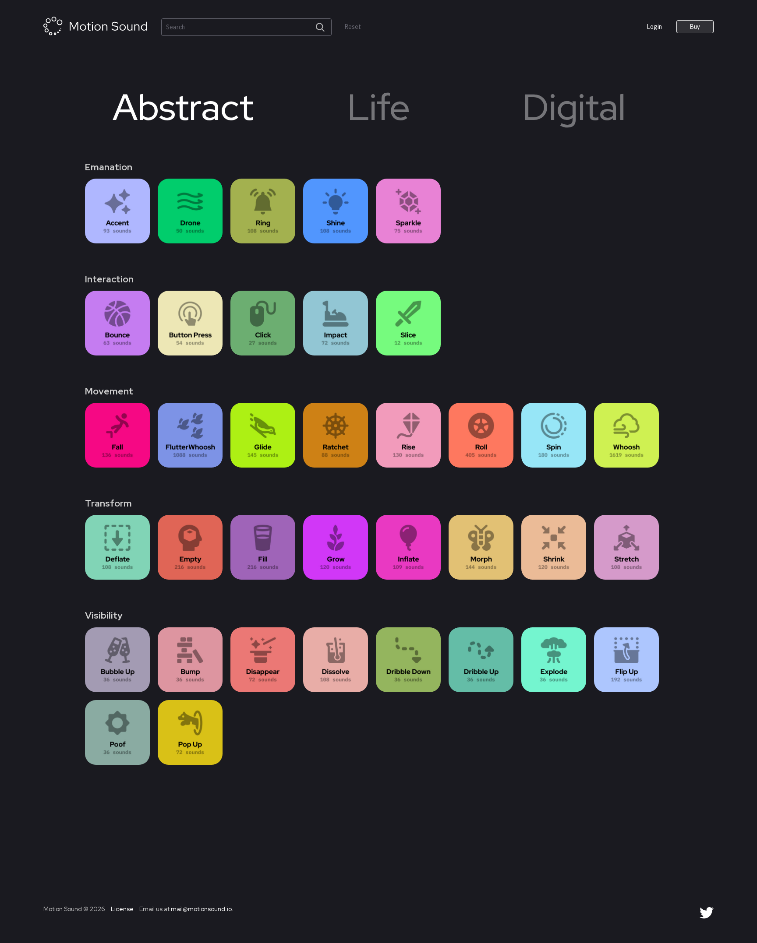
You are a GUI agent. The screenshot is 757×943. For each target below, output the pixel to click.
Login (654, 27)
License (122, 909)
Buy (695, 27)
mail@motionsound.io (201, 909)
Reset (353, 27)
